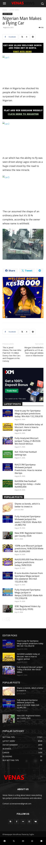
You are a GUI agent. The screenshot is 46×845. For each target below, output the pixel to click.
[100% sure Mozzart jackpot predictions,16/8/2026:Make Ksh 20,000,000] (8, 548)
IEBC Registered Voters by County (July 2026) (28, 608)
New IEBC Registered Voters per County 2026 (28, 534)
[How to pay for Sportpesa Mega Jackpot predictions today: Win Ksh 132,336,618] (8, 413)
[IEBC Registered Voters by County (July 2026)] (8, 609)
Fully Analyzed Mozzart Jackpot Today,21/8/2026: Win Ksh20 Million (28, 441)
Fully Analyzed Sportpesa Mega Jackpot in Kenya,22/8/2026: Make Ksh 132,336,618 (29, 594)
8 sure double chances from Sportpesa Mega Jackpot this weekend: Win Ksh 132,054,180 (29, 577)
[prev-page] (4, 619)
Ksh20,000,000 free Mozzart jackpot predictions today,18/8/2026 (29, 562)
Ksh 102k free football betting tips (26, 453)
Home (5, 10)
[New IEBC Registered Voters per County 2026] (8, 535)
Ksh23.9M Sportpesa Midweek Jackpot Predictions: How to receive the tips (28, 468)
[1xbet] (23, 48)
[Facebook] (16, 821)
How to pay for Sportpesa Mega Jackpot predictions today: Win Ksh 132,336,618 (29, 413)
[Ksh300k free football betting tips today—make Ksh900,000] (8, 483)
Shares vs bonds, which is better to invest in (27, 505)
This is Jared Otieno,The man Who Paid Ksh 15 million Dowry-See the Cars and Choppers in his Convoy (12, 354)
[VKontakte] (35, 821)
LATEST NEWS (14, 10)
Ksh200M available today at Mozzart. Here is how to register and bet (29, 427)
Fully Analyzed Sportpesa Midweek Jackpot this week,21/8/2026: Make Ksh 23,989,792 (28, 520)
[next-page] (8, 619)
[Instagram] (29, 821)
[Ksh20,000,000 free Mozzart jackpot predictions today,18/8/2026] (8, 562)
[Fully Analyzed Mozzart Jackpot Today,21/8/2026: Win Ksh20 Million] (8, 440)
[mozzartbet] (23, 112)
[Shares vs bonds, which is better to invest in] (8, 507)
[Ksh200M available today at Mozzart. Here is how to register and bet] (8, 427)
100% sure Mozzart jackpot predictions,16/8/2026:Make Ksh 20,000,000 (29, 548)
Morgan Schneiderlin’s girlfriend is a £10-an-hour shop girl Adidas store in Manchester (33, 351)
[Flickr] (22, 821)
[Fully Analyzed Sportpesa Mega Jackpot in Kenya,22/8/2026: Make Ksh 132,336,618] (8, 592)
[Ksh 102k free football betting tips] (8, 454)
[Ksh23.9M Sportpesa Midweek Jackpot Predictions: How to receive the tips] (8, 467)
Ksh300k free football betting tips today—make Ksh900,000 (28, 484)
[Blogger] (10, 821)
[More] (33, 36)
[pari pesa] (23, 297)
